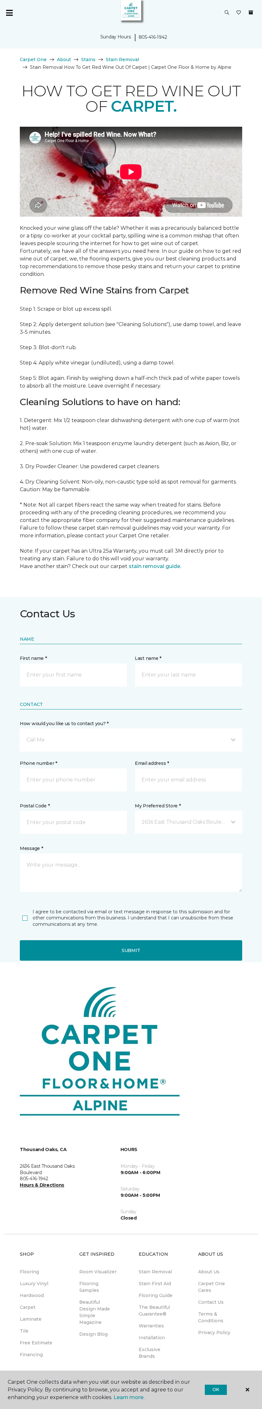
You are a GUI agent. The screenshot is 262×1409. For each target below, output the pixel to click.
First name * (33, 658)
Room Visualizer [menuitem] (98, 1272)
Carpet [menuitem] (27, 1307)
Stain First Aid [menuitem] (155, 1283)
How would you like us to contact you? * (64, 723)
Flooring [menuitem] (29, 1272)
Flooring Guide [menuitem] (156, 1295)
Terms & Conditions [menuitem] (210, 1317)
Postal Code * (35, 806)
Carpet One (33, 59)
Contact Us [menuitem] (211, 1302)
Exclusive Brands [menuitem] (149, 1353)
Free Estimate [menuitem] (36, 1343)
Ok (215, 1389)
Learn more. (128, 1397)
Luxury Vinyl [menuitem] (34, 1283)
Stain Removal (122, 59)
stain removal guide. (155, 566)
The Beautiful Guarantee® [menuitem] (154, 1310)
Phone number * (38, 763)
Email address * (152, 763)
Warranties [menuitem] (151, 1326)
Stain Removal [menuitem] (155, 1272)
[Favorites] (239, 13)
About (64, 59)
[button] (227, 13)
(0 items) (251, 12)
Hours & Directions (42, 1185)
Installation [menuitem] (152, 1338)
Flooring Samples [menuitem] (89, 1287)
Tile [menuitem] (24, 1331)
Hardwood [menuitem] (32, 1295)
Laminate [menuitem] (31, 1319)
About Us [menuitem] (209, 1272)
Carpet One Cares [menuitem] (211, 1287)
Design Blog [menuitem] (93, 1334)
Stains (88, 59)
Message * (31, 848)
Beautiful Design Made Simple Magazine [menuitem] (94, 1312)
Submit (131, 950)
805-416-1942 (153, 37)
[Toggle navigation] (9, 13)
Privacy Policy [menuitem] (214, 1332)
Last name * (148, 658)
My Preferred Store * (158, 806)
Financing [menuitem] (31, 1354)
